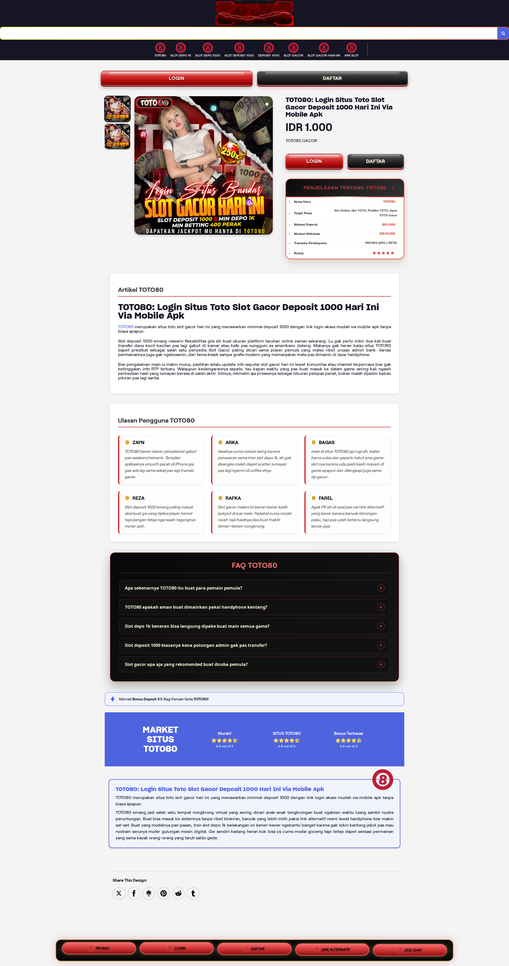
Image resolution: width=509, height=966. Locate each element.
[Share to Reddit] (178, 893)
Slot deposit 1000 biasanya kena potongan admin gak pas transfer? (196, 645)
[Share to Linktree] (148, 893)
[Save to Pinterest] (163, 893)
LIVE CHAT (413, 949)
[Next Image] (268, 166)
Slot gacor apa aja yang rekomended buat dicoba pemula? (186, 664)
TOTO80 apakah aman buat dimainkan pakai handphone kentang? (196, 607)
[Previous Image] (138, 166)
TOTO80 (126, 326)
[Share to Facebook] (134, 893)
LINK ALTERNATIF (335, 949)
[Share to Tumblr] (193, 893)
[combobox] (249, 33)
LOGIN (177, 78)
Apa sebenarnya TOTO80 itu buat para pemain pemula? (183, 588)
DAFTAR (332, 78)
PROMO (102, 950)
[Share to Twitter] (119, 893)
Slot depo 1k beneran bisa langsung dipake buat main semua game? (197, 626)
